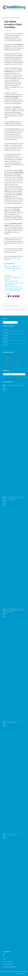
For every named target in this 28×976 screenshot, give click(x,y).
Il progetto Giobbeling (7, 961)
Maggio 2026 (5, 338)
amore (5, 362)
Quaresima (5, 355)
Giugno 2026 (5, 335)
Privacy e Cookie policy (8, 964)
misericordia (11, 360)
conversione (15, 362)
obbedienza (6, 364)
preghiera (11, 355)
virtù (20, 360)
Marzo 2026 (5, 344)
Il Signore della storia (13, 835)
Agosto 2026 (5, 329)
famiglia (16, 364)
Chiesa (21, 362)
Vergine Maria (17, 355)
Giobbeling (23, 973)
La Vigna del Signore (13, 722)
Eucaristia (11, 364)
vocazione (10, 362)
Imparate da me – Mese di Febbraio (16, 385)
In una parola (7, 293)
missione (5, 360)
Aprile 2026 (5, 341)
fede (16, 360)
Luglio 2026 (5, 332)
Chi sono (4, 958)
